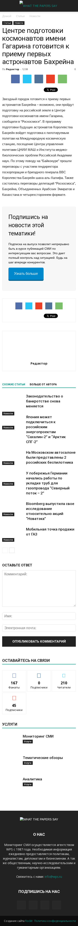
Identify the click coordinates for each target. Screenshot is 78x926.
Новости (19, 22)
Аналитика (32, 779)
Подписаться (14, 696)
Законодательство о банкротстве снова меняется (44, 401)
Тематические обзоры (43, 758)
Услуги (27, 741)
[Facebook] (21, 905)
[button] (72, 6)
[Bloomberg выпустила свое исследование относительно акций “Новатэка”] (13, 508)
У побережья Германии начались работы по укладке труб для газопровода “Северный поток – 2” (48, 483)
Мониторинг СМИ (38, 736)
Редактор (12, 69)
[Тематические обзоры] (11, 764)
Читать (39, 673)
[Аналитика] (11, 785)
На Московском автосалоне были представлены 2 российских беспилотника (51, 457)
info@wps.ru (53, 877)
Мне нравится (14, 673)
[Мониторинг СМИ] (11, 742)
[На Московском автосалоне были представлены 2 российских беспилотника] (13, 457)
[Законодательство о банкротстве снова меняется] (13, 404)
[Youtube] (56, 905)
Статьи (7, 22)
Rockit (28, 921)
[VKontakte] (45, 905)
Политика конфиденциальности (55, 921)
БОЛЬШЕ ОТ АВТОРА (43, 384)
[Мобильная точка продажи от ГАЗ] (13, 534)
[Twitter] (33, 905)
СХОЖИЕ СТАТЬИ (13, 384)
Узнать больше (26, 273)
